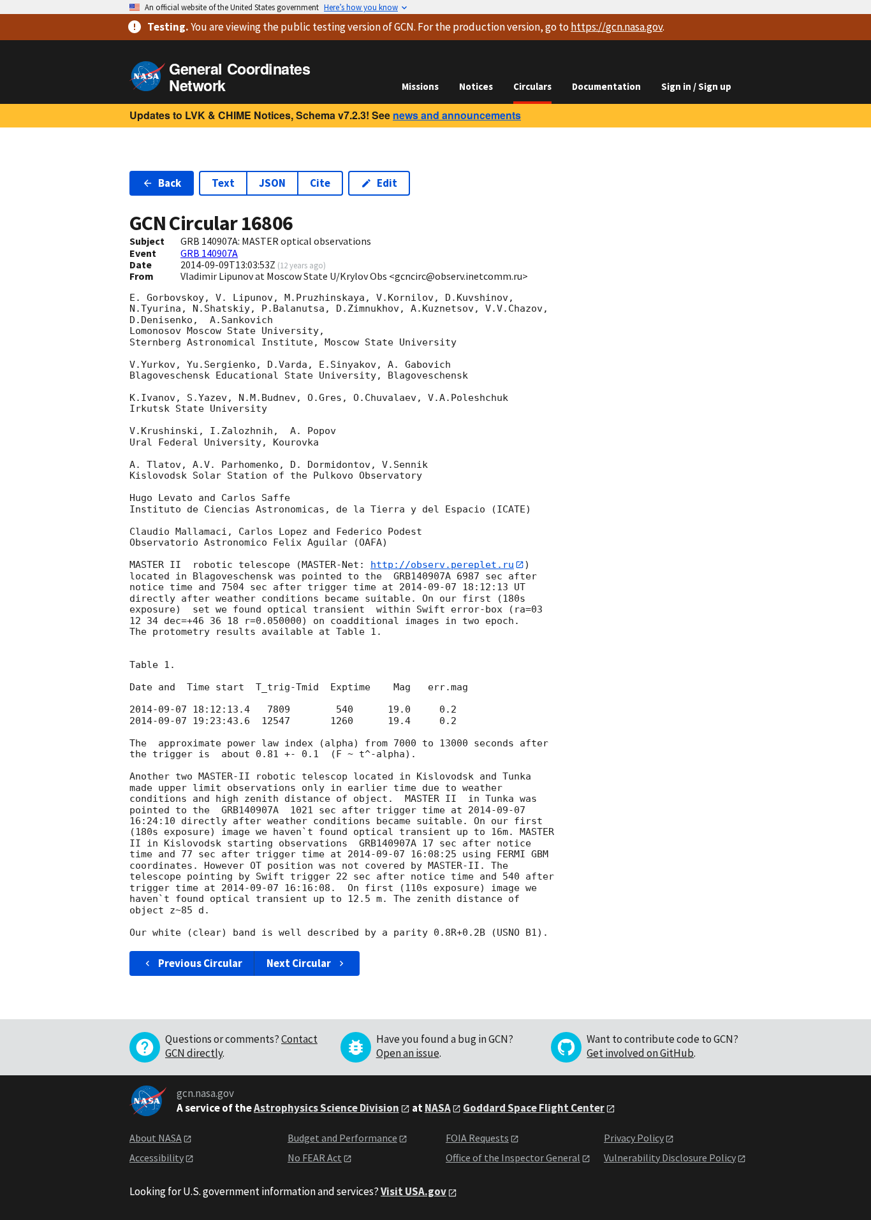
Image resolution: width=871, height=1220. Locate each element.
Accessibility (156, 1157)
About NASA (155, 1137)
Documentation (606, 86)
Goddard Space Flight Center (533, 1108)
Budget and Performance (342, 1137)
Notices (476, 86)
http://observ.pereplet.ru (442, 564)
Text (223, 183)
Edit (387, 183)
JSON (272, 183)
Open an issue (407, 1053)
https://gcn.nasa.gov (616, 27)
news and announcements (457, 115)
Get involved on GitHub (640, 1053)
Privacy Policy (634, 1137)
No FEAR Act (315, 1157)
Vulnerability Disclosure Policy (670, 1157)
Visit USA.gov (413, 1191)
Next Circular (299, 963)
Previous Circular (200, 963)
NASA (438, 1108)
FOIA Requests (477, 1137)
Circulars (532, 86)
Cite (320, 183)
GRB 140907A (209, 253)
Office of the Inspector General (513, 1157)
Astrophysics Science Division (326, 1108)
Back (169, 183)
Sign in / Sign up (696, 86)
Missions (420, 86)
